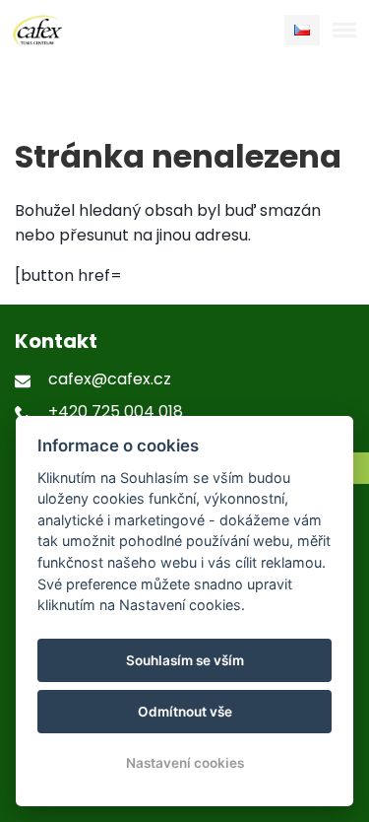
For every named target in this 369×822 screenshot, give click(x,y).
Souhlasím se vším (185, 660)
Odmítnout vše (185, 711)
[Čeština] (302, 30)
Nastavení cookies (185, 763)
